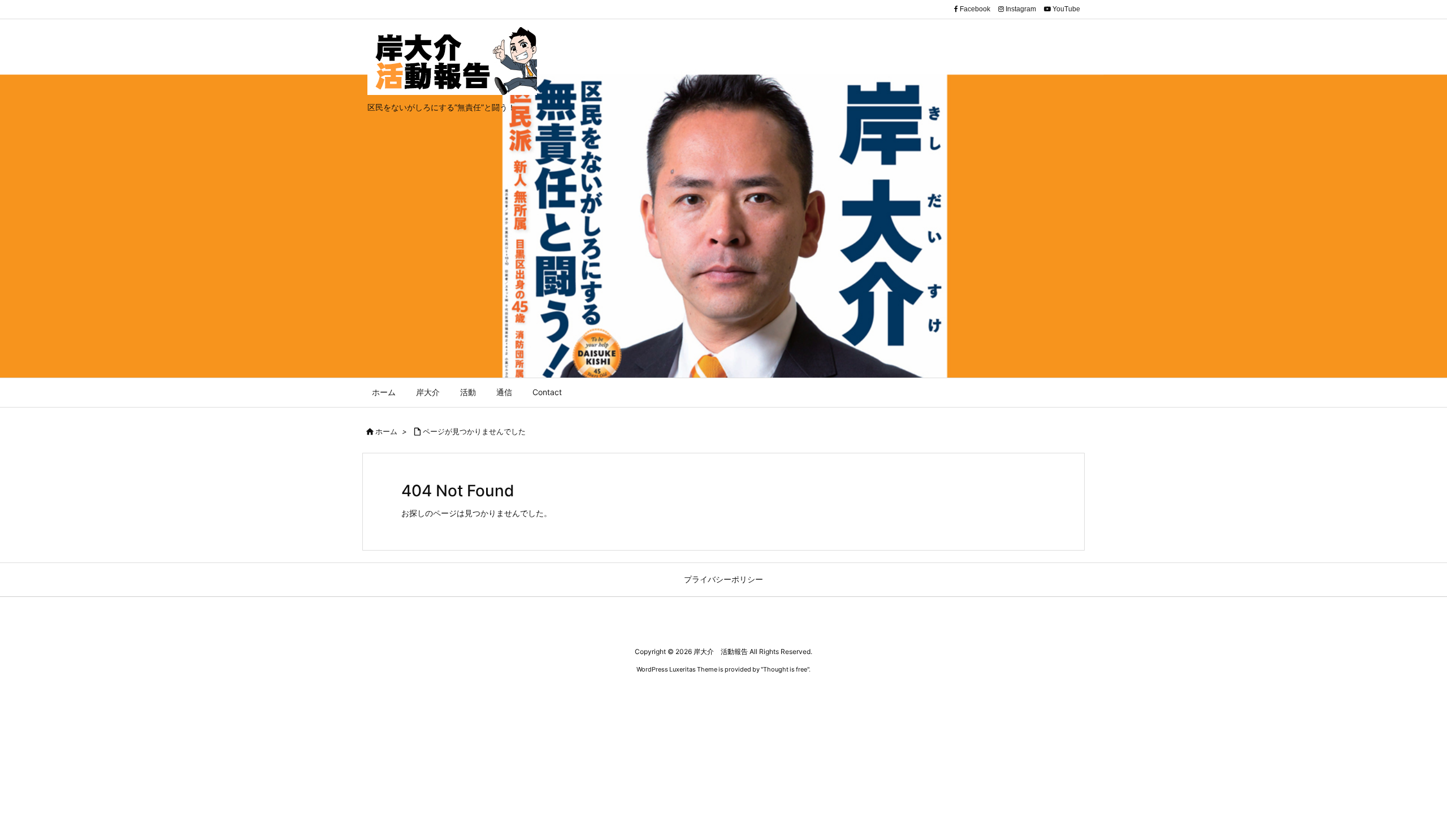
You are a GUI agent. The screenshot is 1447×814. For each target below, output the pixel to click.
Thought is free (785, 669)
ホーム (386, 431)
